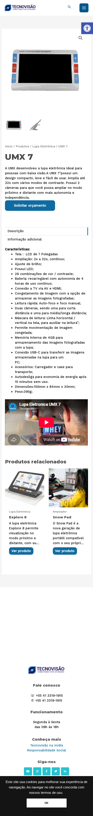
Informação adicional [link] (25, 239)
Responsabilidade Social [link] (46, 750)
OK (46, 803)
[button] (81, 38)
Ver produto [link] (21, 551)
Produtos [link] (22, 146)
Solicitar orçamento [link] (30, 205)
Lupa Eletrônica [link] (43, 146)
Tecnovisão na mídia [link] (46, 745)
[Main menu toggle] (83, 7)
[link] (87, 28)
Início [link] (9, 146)
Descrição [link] (16, 231)
